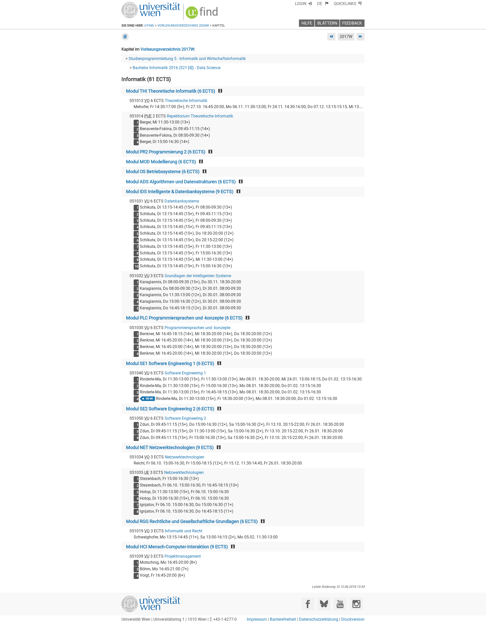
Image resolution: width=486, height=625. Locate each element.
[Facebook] (307, 603)
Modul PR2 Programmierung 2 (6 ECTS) (165, 151)
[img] (202, 14)
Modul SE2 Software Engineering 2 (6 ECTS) (170, 408)
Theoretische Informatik (186, 100)
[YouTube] (340, 603)
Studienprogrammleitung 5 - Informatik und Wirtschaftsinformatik (187, 58)
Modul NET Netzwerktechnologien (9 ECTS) (170, 447)
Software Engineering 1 (185, 373)
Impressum (257, 619)
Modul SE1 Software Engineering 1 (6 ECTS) (170, 363)
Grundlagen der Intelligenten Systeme (198, 275)
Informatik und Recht (183, 531)
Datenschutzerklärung (318, 619)
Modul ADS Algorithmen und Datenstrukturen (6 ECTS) (181, 181)
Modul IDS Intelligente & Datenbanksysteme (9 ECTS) (179, 191)
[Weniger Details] (125, 36)
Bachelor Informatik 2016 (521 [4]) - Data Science (176, 67)
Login (300, 3)
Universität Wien (139, 4)
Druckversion (352, 619)
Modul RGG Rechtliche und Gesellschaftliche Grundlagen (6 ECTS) (192, 521)
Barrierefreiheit (283, 619)
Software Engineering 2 (185, 418)
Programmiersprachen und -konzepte (197, 327)
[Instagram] (356, 603)
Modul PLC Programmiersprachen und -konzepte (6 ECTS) (184, 317)
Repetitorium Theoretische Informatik (200, 116)
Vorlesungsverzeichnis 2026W (183, 25)
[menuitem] (323, 3)
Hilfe (306, 23)
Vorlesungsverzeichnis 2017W (167, 49)
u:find (149, 25)
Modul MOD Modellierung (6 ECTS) (161, 161)
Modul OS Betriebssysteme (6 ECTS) (162, 171)
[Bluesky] (323, 603)
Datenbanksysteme (182, 201)
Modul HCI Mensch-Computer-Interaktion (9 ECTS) (177, 546)
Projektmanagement (183, 556)
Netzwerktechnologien (184, 457)
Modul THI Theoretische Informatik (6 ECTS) (170, 91)
